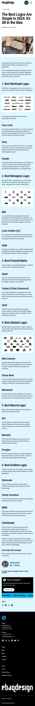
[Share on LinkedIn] (6, 605)
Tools (3, 669)
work (11, 553)
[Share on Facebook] (12, 605)
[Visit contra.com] (18, 640)
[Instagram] (12, 565)
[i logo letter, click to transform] (26, 688)
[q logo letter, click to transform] (13, 688)
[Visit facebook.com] (3, 640)
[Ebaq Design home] (5, 580)
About (3, 647)
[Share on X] (9, 605)
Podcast (4, 656)
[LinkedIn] (15, 565)
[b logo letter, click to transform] (6, 688)
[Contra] (19, 565)
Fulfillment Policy (6, 675)
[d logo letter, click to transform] (16, 688)
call (24, 553)
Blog (3, 653)
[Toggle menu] (31, 3)
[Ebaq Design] (17, 618)
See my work (9, 590)
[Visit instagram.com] (6, 640)
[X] (14, 565)
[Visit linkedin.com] (12, 640)
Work (3, 650)
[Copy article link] (3, 605)
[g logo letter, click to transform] (28, 688)
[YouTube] (17, 565)
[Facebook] (10, 565)
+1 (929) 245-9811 (7, 634)
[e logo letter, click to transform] (3, 688)
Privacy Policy (6, 672)
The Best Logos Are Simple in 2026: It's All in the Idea (15, 572)
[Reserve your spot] (26, 3)
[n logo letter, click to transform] (31, 688)
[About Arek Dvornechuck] (5, 564)
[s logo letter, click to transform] (23, 688)
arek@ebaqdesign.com (8, 636)
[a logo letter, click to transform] (10, 688)
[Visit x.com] (9, 640)
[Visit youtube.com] (15, 640)
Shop (3, 666)
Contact (4, 659)
